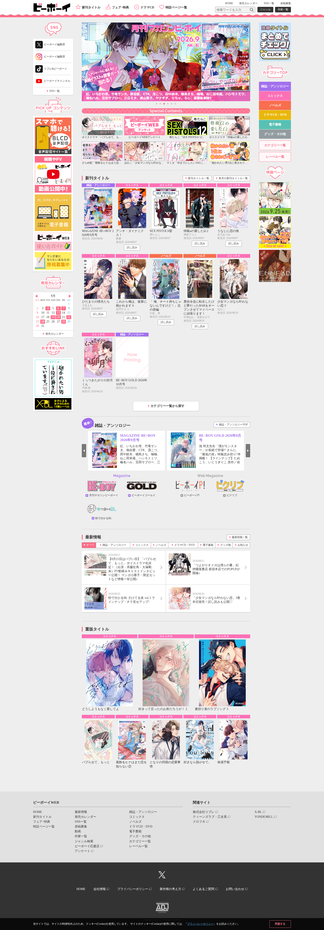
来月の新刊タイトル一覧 (233, 178)
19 (53, 317)
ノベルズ (161, 545)
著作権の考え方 (170, 889)
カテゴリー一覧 (275, 145)
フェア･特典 (120, 7)
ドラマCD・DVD (184, 545)
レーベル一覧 (275, 156)
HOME (229, 3)
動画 (78, 831)
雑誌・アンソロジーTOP (233, 424)
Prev (84, 450)
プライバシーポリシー (200, 923)
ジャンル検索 (84, 841)
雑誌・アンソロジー (114, 545)
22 (68, 317)
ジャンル (265, 9)
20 (58, 317)
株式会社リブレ (203, 812)
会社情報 (99, 889)
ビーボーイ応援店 (87, 846)
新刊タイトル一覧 (198, 178)
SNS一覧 (269, 3)
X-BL (258, 812)
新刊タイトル (91, 7)
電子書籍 (208, 545)
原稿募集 (285, 3)
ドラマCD (147, 7)
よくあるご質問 (203, 889)
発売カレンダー (54, 333)
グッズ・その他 (275, 134)
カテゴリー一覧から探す (167, 406)
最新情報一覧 (240, 537)
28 (63, 321)
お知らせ (243, 545)
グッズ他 (225, 545)
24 (42, 321)
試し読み (132, 247)
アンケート (82, 851)
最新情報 (81, 812)
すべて (90, 545)
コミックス (142, 545)
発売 (248, 3)
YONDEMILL (264, 816)
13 (58, 312)
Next (248, 450)
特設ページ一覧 (176, 7)
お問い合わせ (235, 889)
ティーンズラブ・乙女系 (210, 816)
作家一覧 (283, 9)
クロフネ (199, 821)
